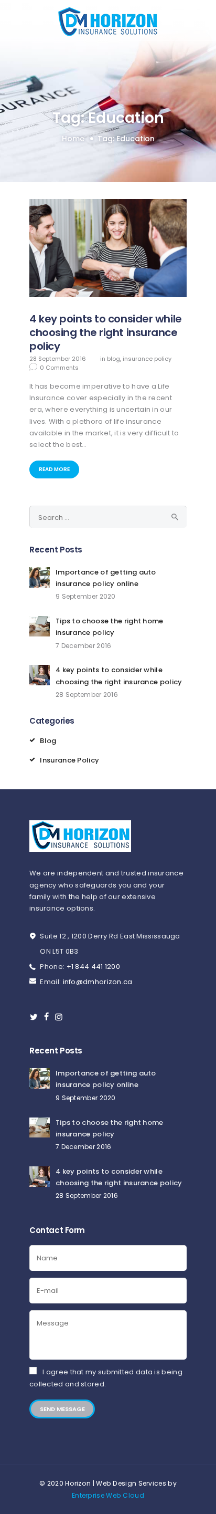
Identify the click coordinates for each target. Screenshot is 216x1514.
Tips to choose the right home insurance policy (110, 627)
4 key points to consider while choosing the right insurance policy (105, 332)
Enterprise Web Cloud (108, 1495)
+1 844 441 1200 (94, 967)
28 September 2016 (57, 358)
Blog (113, 358)
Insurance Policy (147, 358)
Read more (54, 469)
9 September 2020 (86, 596)
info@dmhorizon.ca (98, 982)
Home (73, 139)
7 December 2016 (84, 645)
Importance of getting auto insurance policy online (106, 578)
